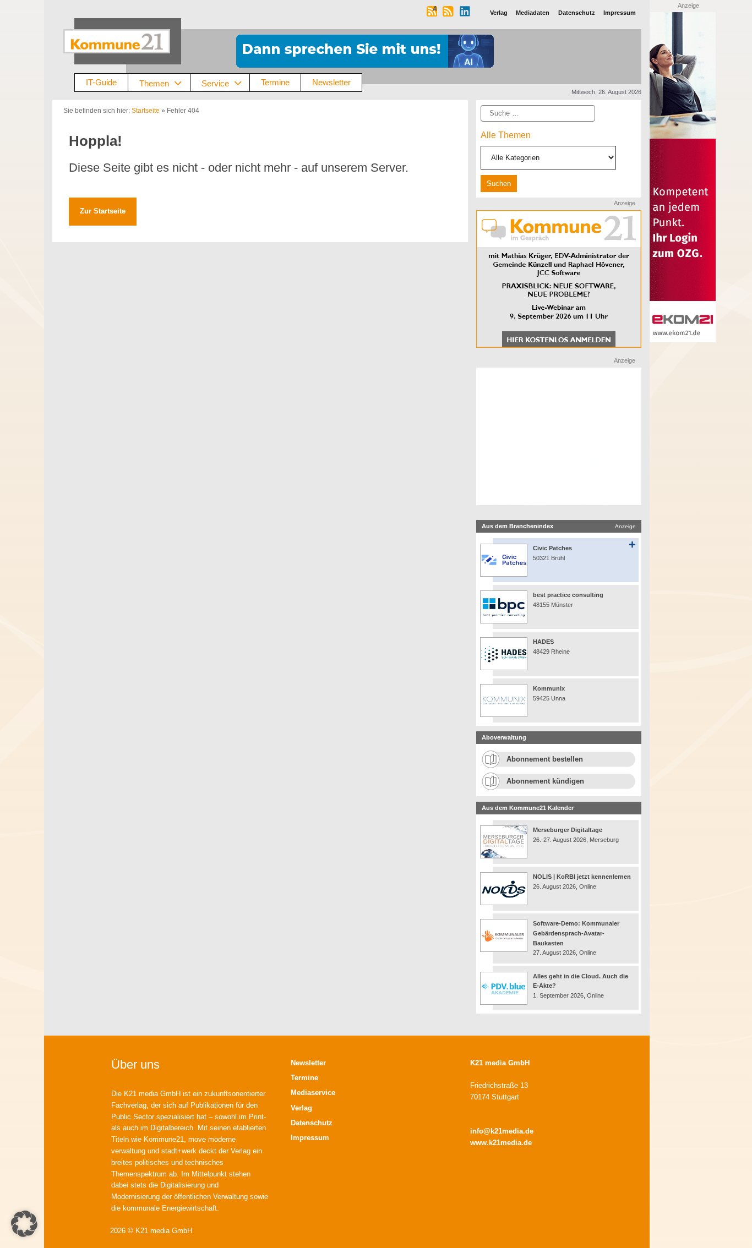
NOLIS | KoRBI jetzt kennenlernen (582, 876)
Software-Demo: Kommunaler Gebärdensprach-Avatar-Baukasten (576, 933)
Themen (154, 82)
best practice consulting (568, 595)
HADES (543, 641)
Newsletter (331, 82)
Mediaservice (313, 1092)
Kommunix (549, 688)
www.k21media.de (501, 1142)
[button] (24, 1224)
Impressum (310, 1138)
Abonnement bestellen (544, 759)
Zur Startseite (103, 211)
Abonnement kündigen (545, 781)
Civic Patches (552, 548)
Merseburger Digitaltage (567, 829)
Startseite (146, 110)
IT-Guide (101, 82)
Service (215, 82)
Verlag (301, 1108)
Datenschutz (312, 1123)
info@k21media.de (501, 1131)
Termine (275, 82)
